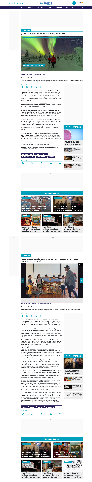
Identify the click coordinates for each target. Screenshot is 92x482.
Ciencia (20, 7)
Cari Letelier (43, 103)
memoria (40, 407)
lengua (32, 407)
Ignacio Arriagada (26, 74)
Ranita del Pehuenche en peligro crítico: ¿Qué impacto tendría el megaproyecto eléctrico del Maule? (77, 158)
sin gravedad (41, 157)
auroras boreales (28, 157)
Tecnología (29, 7)
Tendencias (59, 7)
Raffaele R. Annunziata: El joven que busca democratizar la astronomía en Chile (77, 150)
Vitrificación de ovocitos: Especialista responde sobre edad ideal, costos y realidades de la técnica (73, 142)
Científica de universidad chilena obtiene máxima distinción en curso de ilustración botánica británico (73, 229)
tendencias (50, 407)
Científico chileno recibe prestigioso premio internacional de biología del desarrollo (51, 229)
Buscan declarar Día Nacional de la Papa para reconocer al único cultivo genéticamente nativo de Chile (77, 166)
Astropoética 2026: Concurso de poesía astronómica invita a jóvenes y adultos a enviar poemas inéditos (77, 395)
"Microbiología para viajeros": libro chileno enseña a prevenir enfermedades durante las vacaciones (31, 229)
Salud (50, 7)
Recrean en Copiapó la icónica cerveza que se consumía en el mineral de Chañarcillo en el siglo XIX (67, 208)
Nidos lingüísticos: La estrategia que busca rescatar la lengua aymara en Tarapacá (34, 208)
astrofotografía (41, 154)
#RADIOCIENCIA (70, 7)
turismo (51, 157)
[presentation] (22, 280)
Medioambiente (41, 7)
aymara (24, 407)
